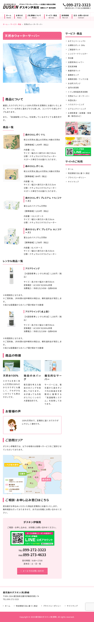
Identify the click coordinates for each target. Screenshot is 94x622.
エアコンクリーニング (77, 108)
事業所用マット (74, 70)
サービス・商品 (51, 16)
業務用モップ (73, 75)
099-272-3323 (34, 549)
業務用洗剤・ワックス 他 (78, 79)
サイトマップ (73, 181)
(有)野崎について (34, 16)
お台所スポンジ (74, 83)
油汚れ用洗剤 (73, 87)
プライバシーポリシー (77, 177)
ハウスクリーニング (76, 104)
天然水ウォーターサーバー (79, 96)
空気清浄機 (72, 66)
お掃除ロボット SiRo (76, 45)
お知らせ (19, 16)
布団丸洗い (72, 100)
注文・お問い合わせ (81, 16)
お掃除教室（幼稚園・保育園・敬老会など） (79, 114)
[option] (32, 63)
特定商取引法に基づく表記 (79, 173)
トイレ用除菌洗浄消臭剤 (78, 92)
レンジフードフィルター (78, 53)
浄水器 (70, 58)
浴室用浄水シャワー (76, 62)
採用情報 (65, 16)
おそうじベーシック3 (76, 41)
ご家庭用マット (74, 49)
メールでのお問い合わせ (33, 570)
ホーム (8, 16)
